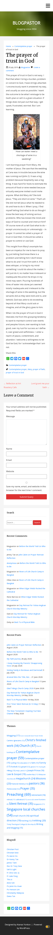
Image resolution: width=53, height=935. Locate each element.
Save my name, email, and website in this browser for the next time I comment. (26, 488)
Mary (30, 369)
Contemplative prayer (23, 46)
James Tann (12, 862)
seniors (30, 799)
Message (10, 416)
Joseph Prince (35, 770)
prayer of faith (39, 369)
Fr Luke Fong (12, 876)
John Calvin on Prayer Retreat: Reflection (24, 645)
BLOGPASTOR (26, 23)
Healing (42, 767)
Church (27, 745)
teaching (26, 820)
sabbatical (21, 799)
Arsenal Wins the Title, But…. (19, 677)
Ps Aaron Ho (12, 856)
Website (10, 471)
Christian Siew (12, 852)
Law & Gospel (16, 774)
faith (35, 763)
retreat (11, 799)
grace (34, 767)
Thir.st (9, 879)
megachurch (25, 778)
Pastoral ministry (19, 784)
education (25, 763)
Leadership (32, 774)
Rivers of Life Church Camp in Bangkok (23, 681)
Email (9, 460)
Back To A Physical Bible (24, 622)
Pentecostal (13, 789)
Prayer (27, 788)
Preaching (19, 794)
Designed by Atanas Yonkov (18, 924)
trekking (39, 820)
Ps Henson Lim (13, 889)
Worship (32, 824)
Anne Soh (11, 883)
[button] (48, 5)
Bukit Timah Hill (37, 736)
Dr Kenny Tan (12, 859)
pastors (37, 783)
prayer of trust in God (15, 372)
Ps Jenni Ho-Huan (14, 886)
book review (25, 736)
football (16, 766)
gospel (25, 766)
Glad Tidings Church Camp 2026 (20, 688)
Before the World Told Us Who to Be (23, 652)
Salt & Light (11, 869)
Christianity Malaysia (15, 893)
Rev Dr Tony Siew (14, 866)
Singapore (39, 804)
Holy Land (21, 770)
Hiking (11, 770)
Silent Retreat (21, 804)
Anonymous (12, 563)
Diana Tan (11, 896)
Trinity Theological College (17, 824)
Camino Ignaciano (16, 740)
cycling (15, 763)
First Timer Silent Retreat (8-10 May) (22, 704)
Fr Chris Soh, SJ (13, 872)
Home (8, 46)
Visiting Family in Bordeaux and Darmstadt (25, 670)
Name (9, 448)
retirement (38, 795)
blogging (13, 735)
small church (21, 815)
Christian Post (13, 849)
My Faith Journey (14, 659)
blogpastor (25, 67)
